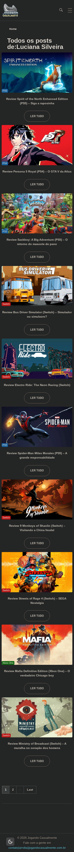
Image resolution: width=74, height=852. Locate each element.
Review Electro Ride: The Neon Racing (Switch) (37, 385)
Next (20, 790)
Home (13, 29)
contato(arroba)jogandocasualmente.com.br (37, 847)
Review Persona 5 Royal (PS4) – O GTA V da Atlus (37, 171)
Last (30, 789)
